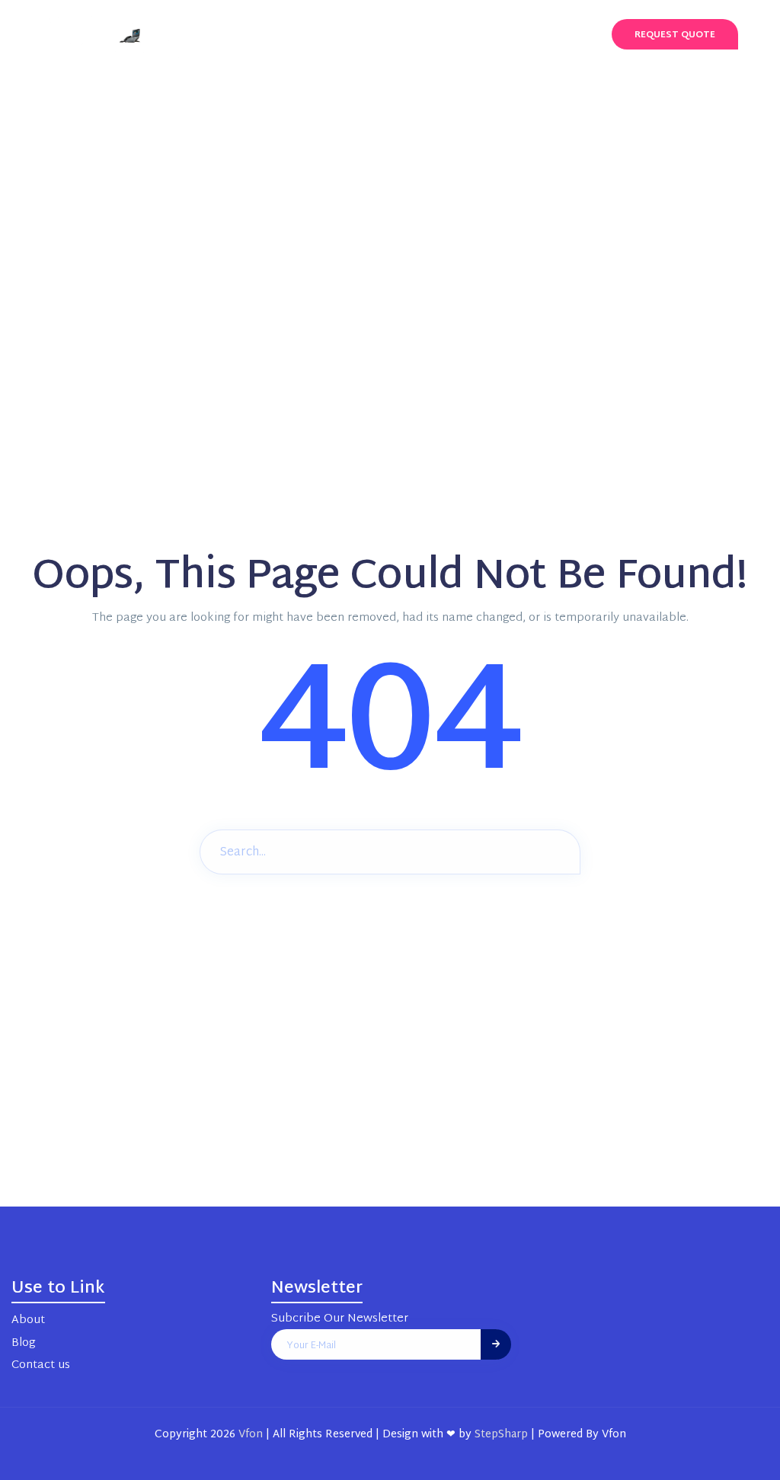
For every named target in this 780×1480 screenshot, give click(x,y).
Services (324, 34)
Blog (451, 34)
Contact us (527, 34)
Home (259, 34)
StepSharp (501, 1434)
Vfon (250, 1434)
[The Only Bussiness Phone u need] (118, 34)
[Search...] (557, 850)
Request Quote (675, 35)
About (393, 34)
